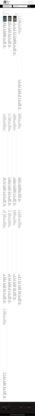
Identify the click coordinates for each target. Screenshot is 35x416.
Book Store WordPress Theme (15, 414)
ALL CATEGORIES (6, 6)
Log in (21, 407)
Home (3, 10)
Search (28, 6)
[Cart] (32, 6)
